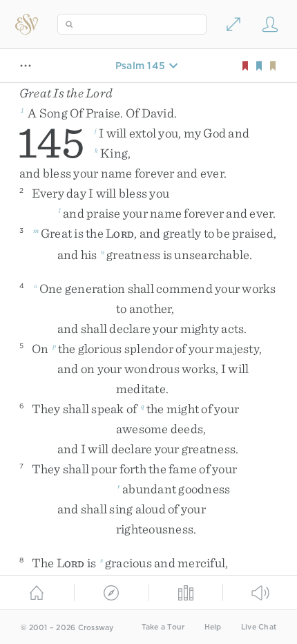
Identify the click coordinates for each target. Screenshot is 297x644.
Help (213, 627)
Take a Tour (163, 627)
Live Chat (258, 627)
